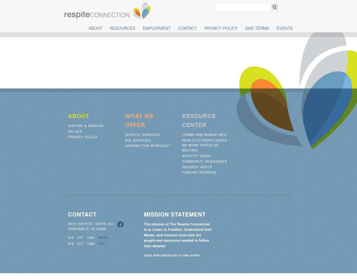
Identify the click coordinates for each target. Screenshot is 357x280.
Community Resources (204, 161)
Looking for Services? (147, 145)
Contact (187, 28)
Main (102, 237)
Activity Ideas (196, 155)
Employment (156, 28)
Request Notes (197, 167)
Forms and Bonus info (204, 134)
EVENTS (285, 28)
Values (75, 131)
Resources (122, 28)
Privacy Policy (221, 28)
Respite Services (142, 134)
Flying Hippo (189, 255)
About (95, 28)
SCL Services (138, 140)
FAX (101, 243)
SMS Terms (257, 28)
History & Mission (85, 125)
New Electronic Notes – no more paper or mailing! (206, 145)
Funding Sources (199, 172)
